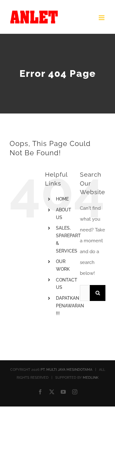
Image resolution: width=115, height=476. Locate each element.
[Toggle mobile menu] (102, 17)
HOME (62, 198)
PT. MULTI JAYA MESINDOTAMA (66, 370)
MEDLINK (90, 378)
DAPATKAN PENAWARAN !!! (70, 306)
